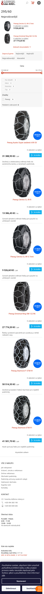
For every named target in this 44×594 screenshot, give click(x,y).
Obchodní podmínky (8, 476)
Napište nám (6, 485)
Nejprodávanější (8, 58)
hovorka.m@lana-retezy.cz (14, 499)
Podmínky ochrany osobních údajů (14, 479)
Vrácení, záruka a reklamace (11, 470)
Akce (8, 83)
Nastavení (21, 581)
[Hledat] (27, 3)
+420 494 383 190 (11, 502)
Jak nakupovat (6, 467)
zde (3, 575)
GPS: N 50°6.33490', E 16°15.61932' (14, 555)
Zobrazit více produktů (21, 47)
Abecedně (21, 58)
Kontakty (4, 488)
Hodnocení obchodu (8, 482)
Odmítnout (11, 588)
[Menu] (39, 3)
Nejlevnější (20, 53)
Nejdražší (30, 53)
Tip (7, 89)
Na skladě (10, 80)
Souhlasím (31, 588)
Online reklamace (7, 473)
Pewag (9, 99)
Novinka (9, 86)
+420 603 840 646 (11, 506)
